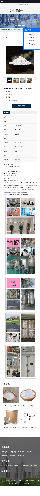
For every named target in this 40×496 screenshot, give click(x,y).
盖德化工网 (17, 483)
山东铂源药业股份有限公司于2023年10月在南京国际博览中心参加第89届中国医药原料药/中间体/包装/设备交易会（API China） (20, 466)
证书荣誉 (4, 455)
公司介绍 (13, 452)
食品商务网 (26, 483)
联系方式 (13, 455)
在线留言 (21, 455)
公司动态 (21, 452)
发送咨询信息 (21, 106)
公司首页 (4, 452)
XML (35, 481)
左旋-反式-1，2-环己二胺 (11, 427)
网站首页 (13, 29)
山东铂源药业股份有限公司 (8, 481)
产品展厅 (20, 29)
